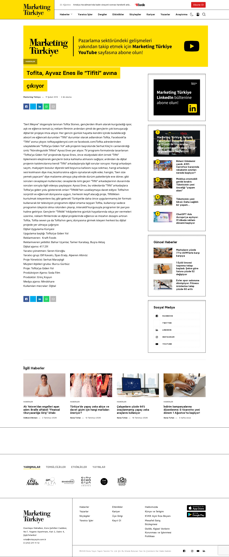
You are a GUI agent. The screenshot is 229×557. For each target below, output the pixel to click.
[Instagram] (192, 551)
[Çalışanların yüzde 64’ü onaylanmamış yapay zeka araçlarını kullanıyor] (138, 385)
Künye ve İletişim (154, 511)
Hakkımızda (151, 506)
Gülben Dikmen (30, 418)
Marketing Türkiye (32, 97)
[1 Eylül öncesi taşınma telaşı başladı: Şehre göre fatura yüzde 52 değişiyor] (163, 268)
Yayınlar (98, 467)
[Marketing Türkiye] (38, 9)
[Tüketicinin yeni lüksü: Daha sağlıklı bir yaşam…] (163, 200)
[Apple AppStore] (196, 509)
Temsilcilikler (56, 467)
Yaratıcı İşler (85, 14)
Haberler (65, 14)
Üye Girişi (117, 515)
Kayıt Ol (116, 520)
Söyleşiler (135, 14)
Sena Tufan (75, 418)
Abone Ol (198, 4)
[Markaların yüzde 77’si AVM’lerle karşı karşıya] (163, 253)
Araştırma (181, 14)
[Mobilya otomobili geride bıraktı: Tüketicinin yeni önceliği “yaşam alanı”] (163, 183)
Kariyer (151, 14)
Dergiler (102, 14)
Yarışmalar (31, 467)
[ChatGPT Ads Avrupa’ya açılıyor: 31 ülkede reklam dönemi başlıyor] (163, 217)
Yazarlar (165, 14)
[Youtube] (198, 551)
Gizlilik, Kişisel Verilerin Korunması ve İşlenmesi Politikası (158, 532)
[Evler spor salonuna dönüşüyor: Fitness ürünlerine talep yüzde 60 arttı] (163, 285)
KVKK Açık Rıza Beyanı (158, 515)
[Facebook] (184, 551)
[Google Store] (196, 516)
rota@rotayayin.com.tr (34, 539)
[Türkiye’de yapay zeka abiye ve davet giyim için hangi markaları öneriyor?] (91, 385)
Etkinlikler (118, 14)
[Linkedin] (204, 551)
